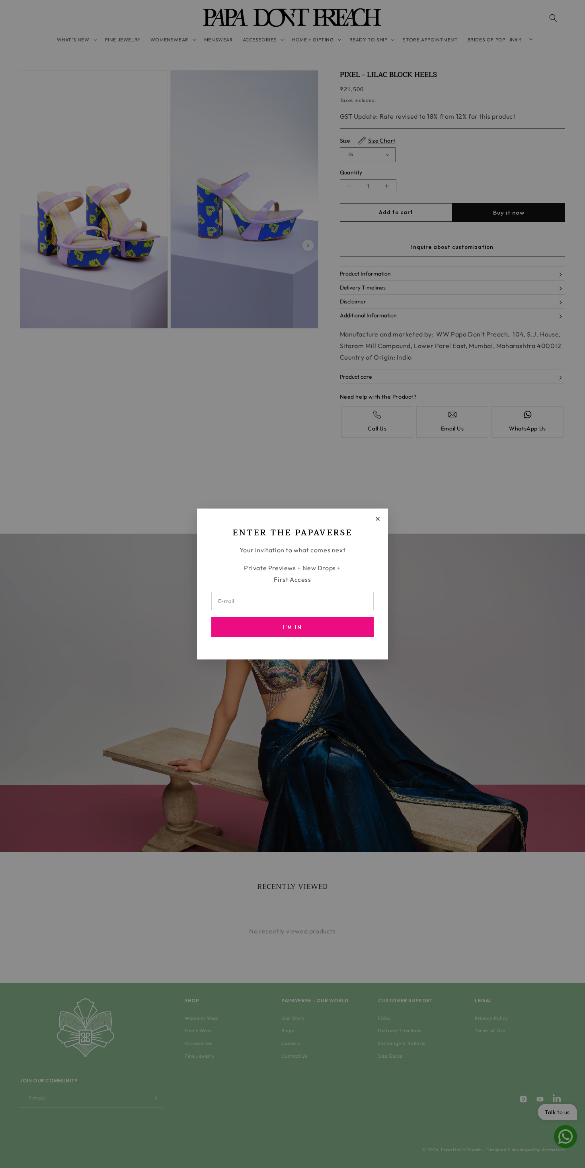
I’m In (292, 627)
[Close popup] (377, 519)
